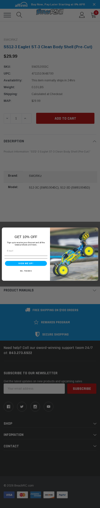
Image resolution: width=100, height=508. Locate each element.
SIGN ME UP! (25, 263)
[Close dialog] (95, 230)
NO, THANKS (26, 270)
